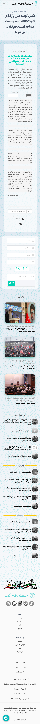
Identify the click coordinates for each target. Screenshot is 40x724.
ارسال (11, 282)
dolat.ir (19, 672)
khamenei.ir (19, 663)
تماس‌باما (20, 621)
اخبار (20, 625)
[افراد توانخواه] (6, 718)
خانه (20, 614)
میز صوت (20, 652)
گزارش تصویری (20, 645)
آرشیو (20, 628)
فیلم (20, 648)
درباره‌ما (20, 618)
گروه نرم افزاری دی (20, 720)
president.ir (19, 667)
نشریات (20, 641)
